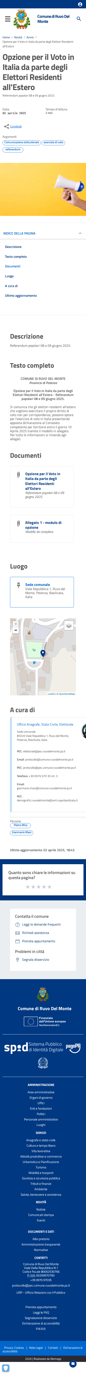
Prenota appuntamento (41, 1307)
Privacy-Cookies (14, 1347)
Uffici (41, 1103)
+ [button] (15, 624)
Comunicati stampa (41, 1214)
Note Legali (36, 1347)
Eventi (41, 1220)
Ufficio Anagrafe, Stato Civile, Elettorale (45, 724)
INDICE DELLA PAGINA (19, 233)
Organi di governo (41, 1097)
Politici (41, 1113)
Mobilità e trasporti (41, 1172)
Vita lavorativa (41, 1151)
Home (6, 37)
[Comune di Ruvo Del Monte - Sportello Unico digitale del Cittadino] (22, 18)
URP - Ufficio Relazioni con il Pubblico (40, 1292)
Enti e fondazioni (41, 1108)
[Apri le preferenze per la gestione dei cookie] (7, 1369)
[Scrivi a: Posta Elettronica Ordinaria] (41, 1289)
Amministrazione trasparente (41, 1244)
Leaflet (51, 693)
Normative (41, 1249)
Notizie (41, 1209)
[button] (80, 4)
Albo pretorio (41, 1238)
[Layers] (68, 625)
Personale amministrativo (41, 1119)
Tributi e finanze (40, 1183)
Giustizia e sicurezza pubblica (41, 1178)
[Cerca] (78, 18)
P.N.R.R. (41, 1328)
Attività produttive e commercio (41, 1156)
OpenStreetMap (67, 693)
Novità (18, 37)
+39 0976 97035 (41, 1280)
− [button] (15, 630)
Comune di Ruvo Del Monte (53, 18)
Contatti (41, 1257)
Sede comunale (37, 584)
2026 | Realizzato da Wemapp (43, 1359)
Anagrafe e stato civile (41, 1140)
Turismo (41, 1167)
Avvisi (30, 37)
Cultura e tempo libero (41, 1145)
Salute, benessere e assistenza (41, 1194)
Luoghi (41, 1124)
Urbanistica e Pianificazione (41, 1161)
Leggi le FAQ (41, 1312)
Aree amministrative (41, 1092)
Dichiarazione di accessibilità (41, 1323)
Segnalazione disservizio (41, 1317)
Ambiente (40, 1189)
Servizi (41, 1132)
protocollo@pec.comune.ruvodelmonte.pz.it (41, 1285)
